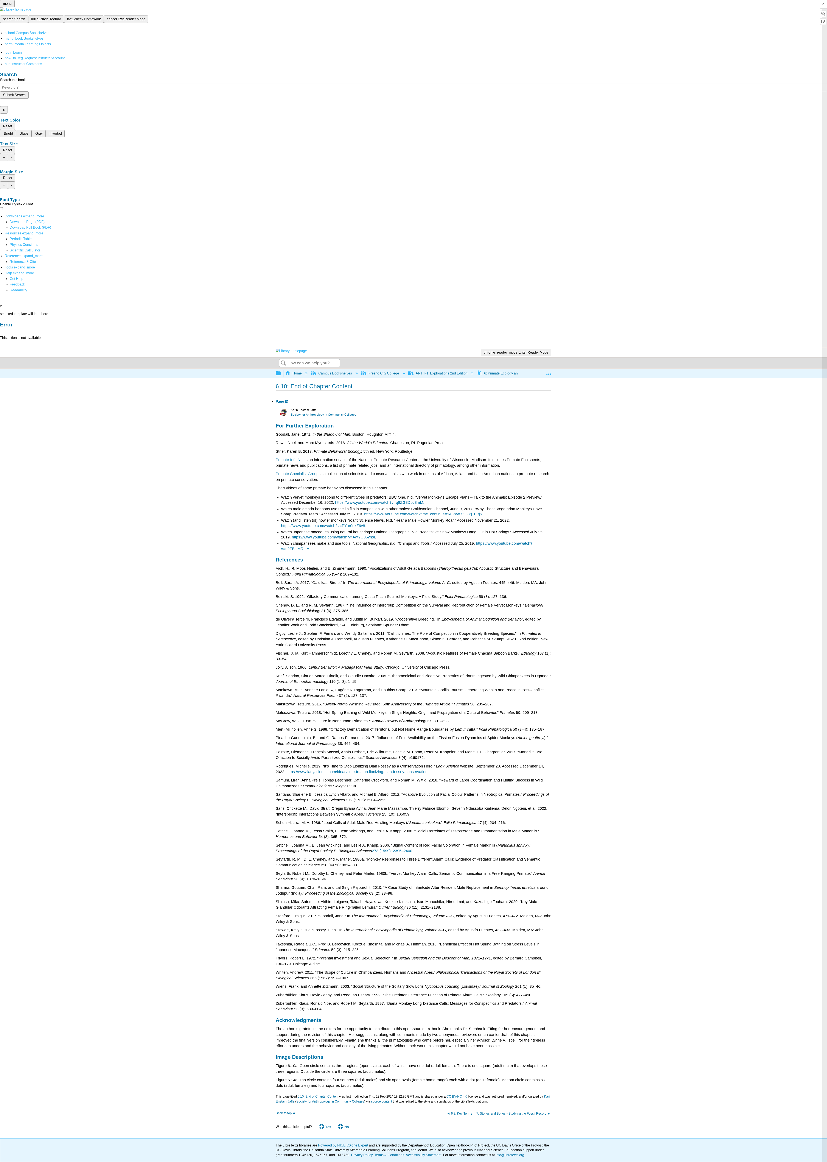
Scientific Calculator (25, 250)
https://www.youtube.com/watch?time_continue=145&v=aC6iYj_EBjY (423, 514)
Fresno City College (384, 373)
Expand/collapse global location (548, 372)
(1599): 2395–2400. (395, 851)
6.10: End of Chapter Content (318, 1096)
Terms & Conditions (389, 1155)
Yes (328, 1127)
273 (375, 851)
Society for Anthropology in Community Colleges (323, 414)
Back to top (284, 1113)
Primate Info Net (290, 460)
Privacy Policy (362, 1155)
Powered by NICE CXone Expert (343, 1145)
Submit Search (14, 95)
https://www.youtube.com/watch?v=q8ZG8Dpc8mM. (379, 502)
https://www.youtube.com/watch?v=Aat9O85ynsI (333, 537)
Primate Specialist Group (297, 474)
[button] (17, 284)
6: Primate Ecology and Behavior (509, 373)
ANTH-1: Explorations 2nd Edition (441, 373)
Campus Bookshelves (335, 373)
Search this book (13, 80)
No (346, 1127)
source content (381, 1101)
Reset (7, 126)
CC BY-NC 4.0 (456, 1096)
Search (283, 363)
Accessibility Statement (423, 1155)
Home (297, 373)
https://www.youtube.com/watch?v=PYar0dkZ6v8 (323, 526)
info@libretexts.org (509, 1155)
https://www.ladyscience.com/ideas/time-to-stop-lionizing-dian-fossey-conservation (356, 772)
